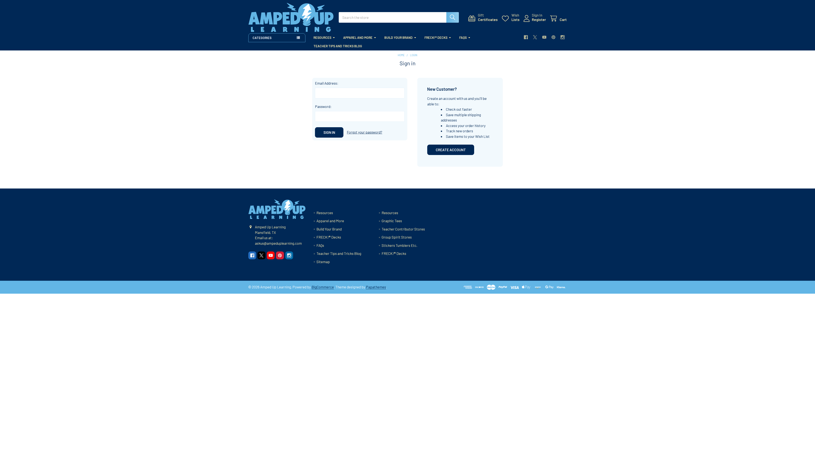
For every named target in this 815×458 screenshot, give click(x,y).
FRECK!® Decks (435, 37)
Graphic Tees (392, 221)
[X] (535, 37)
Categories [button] (262, 38)
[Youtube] (544, 37)
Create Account (451, 150)
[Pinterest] (553, 37)
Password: (323, 106)
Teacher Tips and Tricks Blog (337, 46)
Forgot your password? (364, 132)
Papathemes (376, 287)
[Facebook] (526, 37)
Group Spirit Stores (397, 237)
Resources (322, 37)
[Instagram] (562, 37)
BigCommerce (323, 287)
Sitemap (323, 262)
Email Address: (326, 83)
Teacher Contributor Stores (403, 229)
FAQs (463, 37)
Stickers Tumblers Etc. (399, 245)
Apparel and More (357, 37)
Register (539, 19)
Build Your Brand (398, 37)
